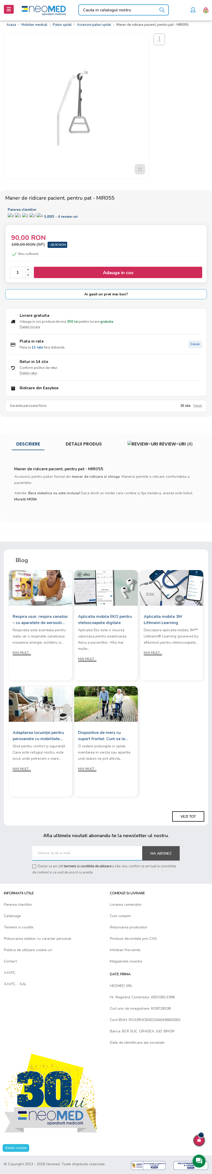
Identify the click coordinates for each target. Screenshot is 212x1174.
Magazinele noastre (126, 961)
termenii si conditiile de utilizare (87, 866)
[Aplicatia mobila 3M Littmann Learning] (171, 587)
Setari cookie (16, 1147)
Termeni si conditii (18, 927)
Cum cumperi (120, 915)
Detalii (195, 344)
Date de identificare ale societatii (137, 1042)
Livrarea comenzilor (126, 904)
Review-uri (175, 444)
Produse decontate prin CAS (133, 938)
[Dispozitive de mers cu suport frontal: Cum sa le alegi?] (106, 703)
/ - (61, 216)
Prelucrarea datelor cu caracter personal (37, 938)
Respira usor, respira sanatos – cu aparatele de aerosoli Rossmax (40, 620)
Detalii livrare (30, 327)
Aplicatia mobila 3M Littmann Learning (163, 620)
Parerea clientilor (18, 904)
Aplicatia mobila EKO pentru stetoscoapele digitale (105, 620)
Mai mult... (22, 652)
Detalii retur (28, 373)
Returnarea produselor (128, 927)
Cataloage (12, 915)
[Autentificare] (193, 10)
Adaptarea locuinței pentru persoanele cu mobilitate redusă (38, 736)
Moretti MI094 (25, 499)
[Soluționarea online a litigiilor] (190, 1165)
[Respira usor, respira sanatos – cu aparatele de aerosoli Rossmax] (40, 587)
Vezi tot (188, 816)
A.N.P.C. (10, 972)
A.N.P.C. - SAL (15, 984)
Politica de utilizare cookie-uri (28, 950)
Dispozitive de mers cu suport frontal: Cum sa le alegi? (101, 736)
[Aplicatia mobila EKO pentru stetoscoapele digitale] (106, 587)
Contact (10, 961)
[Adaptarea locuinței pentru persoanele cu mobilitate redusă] (40, 703)
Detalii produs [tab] (84, 444)
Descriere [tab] (28, 444)
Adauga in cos (118, 273)
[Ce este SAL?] (148, 1165)
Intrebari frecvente (125, 950)
